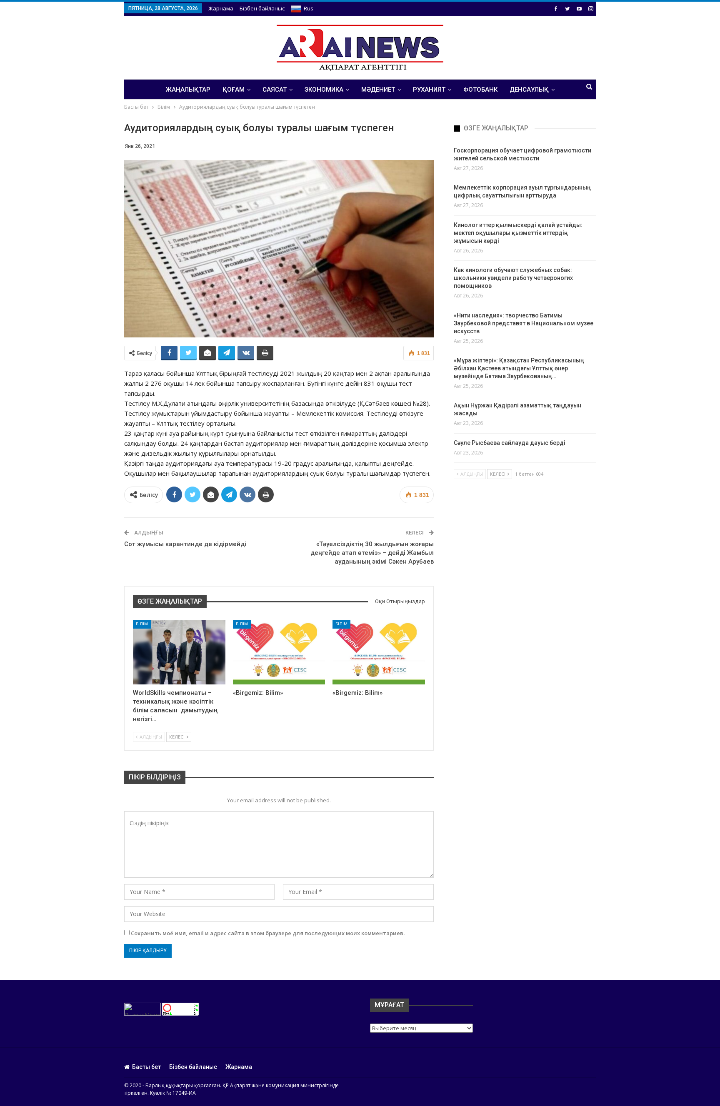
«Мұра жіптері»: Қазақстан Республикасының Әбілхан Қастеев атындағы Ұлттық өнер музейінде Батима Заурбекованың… (519, 368)
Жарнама (220, 8)
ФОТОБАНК (480, 89)
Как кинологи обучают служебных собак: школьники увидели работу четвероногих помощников (513, 278)
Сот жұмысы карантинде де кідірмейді (185, 544)
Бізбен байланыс (262, 8)
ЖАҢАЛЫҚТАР (188, 89)
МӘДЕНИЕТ (378, 89)
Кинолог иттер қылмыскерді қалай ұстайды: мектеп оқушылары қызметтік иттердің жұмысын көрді (518, 233)
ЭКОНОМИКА (324, 89)
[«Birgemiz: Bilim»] (279, 652)
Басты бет (146, 1067)
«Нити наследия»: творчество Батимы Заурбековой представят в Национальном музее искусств (523, 323)
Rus (308, 8)
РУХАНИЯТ (429, 89)
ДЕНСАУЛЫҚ (529, 89)
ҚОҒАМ (233, 89)
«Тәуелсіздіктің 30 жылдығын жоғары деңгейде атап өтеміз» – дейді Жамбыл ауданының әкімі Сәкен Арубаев (372, 552)
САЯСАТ (274, 89)
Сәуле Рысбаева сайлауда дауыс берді (509, 442)
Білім (142, 624)
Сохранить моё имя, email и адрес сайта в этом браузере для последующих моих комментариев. (268, 933)
